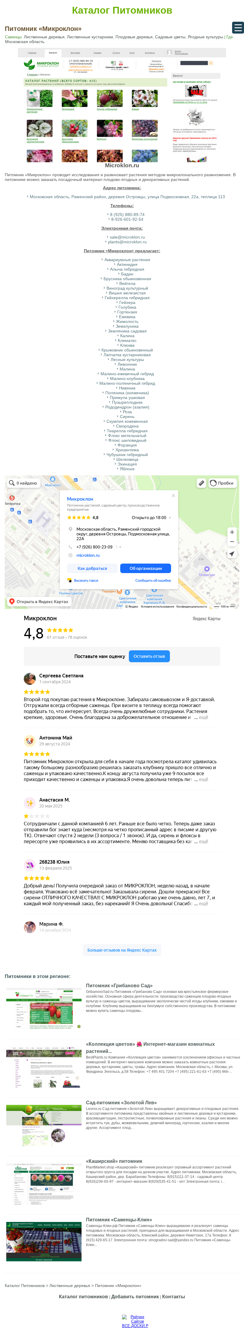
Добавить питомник (135, 1296)
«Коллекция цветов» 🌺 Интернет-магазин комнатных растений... (150, 1048)
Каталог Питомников (122, 10)
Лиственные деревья (44, 36)
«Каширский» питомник (114, 1161)
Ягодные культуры (205, 36)
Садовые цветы (170, 36)
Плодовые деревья (134, 36)
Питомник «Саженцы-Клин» (119, 1219)
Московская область (24, 41)
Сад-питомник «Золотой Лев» (121, 1102)
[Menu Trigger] (238, 28)
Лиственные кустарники (90, 36)
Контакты (173, 1296)
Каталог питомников (83, 1296)
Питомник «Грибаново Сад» (119, 985)
